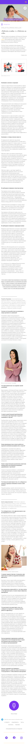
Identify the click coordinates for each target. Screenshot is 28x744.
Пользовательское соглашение (14, 728)
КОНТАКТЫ (10, 724)
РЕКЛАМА (17, 724)
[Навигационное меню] (26, 2)
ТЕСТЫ (22, 722)
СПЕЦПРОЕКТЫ (15, 722)
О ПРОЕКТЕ (6, 722)
